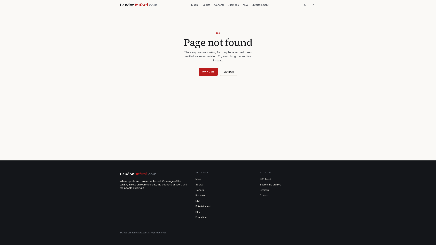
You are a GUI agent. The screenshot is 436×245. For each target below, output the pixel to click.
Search (228, 71)
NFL (198, 211)
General (219, 4)
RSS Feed (265, 179)
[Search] (305, 5)
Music (194, 4)
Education (201, 217)
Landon (138, 174)
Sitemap (264, 190)
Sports (206, 4)
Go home (208, 71)
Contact (264, 195)
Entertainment (260, 4)
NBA (245, 4)
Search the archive (270, 184)
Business (233, 4)
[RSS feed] (313, 5)
